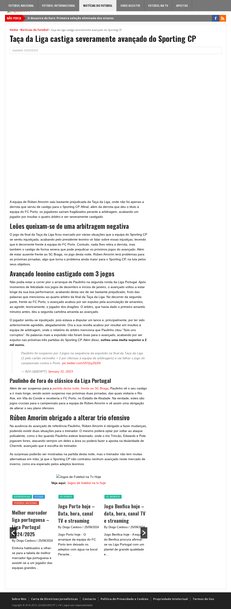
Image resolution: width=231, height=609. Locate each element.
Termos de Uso (203, 599)
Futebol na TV (158, 5)
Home (14, 30)
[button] (13, 533)
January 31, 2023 (60, 371)
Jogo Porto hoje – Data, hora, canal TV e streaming (76, 513)
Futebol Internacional (58, 5)
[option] (33, 532)
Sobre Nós (19, 599)
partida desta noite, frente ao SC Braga (81, 388)
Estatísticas (22, 496)
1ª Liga (39, 496)
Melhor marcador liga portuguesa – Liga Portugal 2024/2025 (30, 523)
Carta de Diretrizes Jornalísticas (54, 599)
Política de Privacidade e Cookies (124, 599)
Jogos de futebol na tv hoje (86, 483)
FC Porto (66, 496)
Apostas (182, 5)
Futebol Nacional (21, 5)
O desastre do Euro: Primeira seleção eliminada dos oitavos (71, 18)
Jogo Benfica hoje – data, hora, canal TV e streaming (125, 513)
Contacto (89, 599)
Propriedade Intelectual (170, 599)
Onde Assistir (130, 5)
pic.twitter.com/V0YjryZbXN (81, 363)
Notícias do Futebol (97, 5)
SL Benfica (113, 496)
